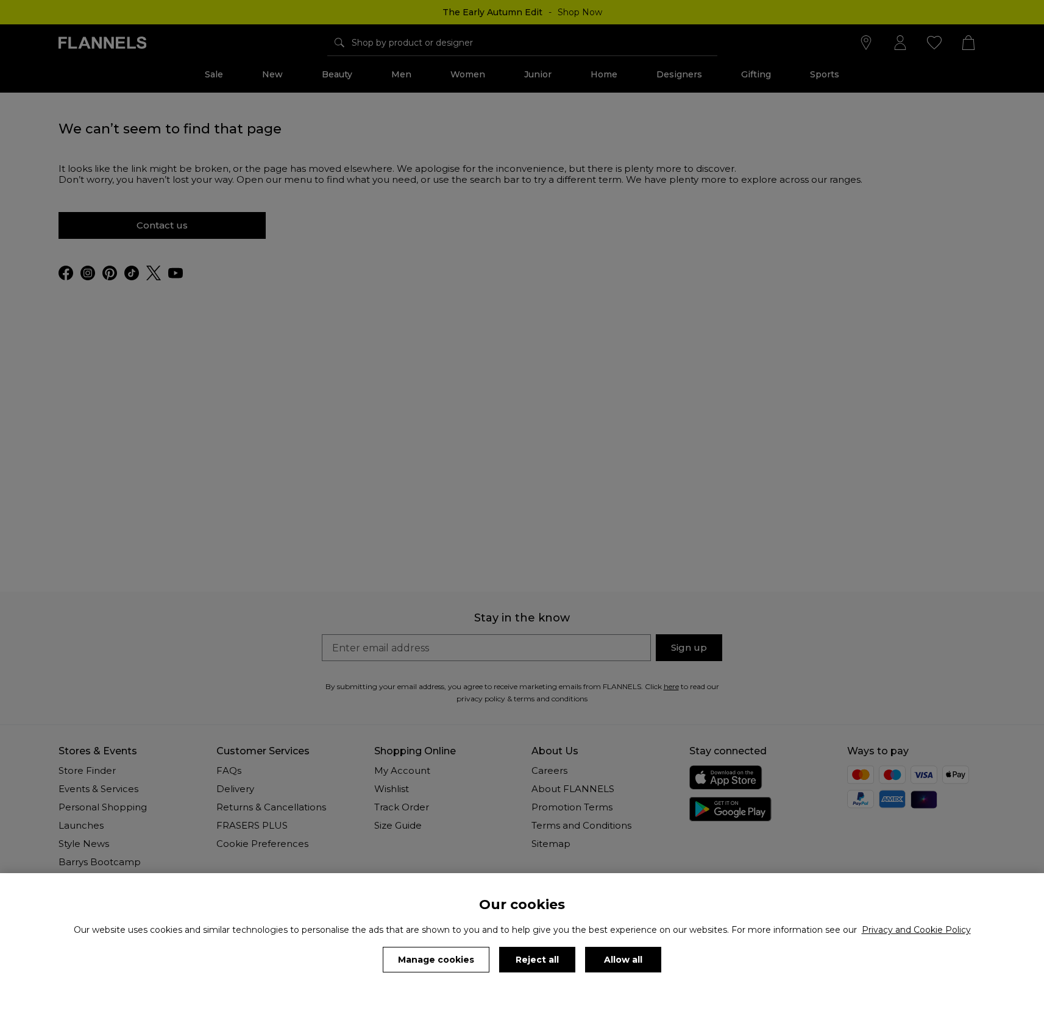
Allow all (623, 959)
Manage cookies (436, 959)
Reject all (537, 959)
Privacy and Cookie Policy (916, 929)
